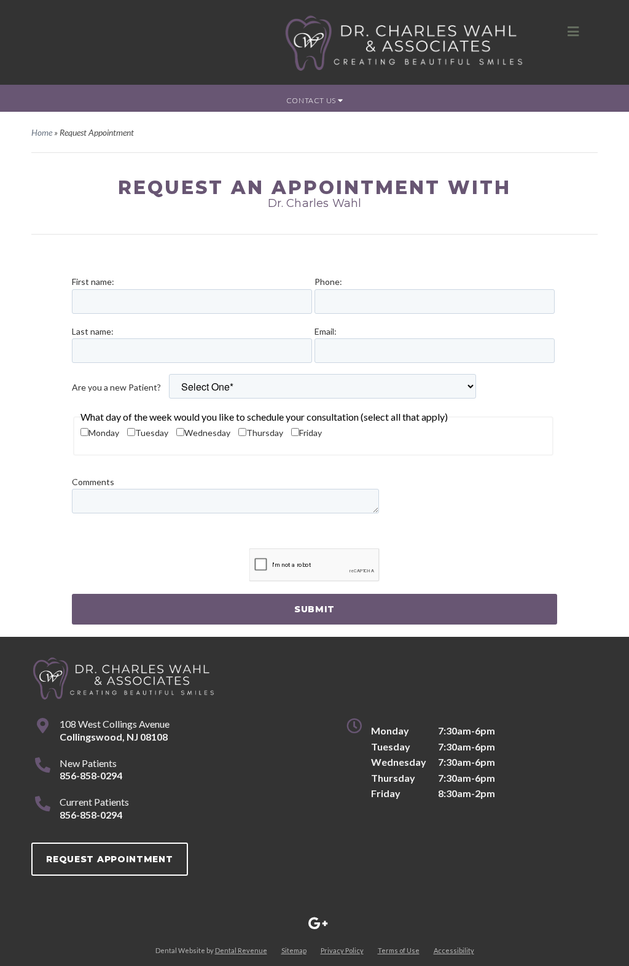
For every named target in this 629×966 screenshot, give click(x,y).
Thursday (264, 432)
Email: (325, 331)
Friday (310, 432)
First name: (93, 281)
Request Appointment (109, 859)
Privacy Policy (342, 950)
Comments (93, 482)
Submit (314, 609)
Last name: (93, 331)
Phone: (328, 281)
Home (41, 132)
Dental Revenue (241, 950)
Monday (103, 432)
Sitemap (294, 950)
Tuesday (151, 432)
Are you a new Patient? (116, 387)
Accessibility (454, 950)
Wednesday (207, 432)
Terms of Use (399, 950)
